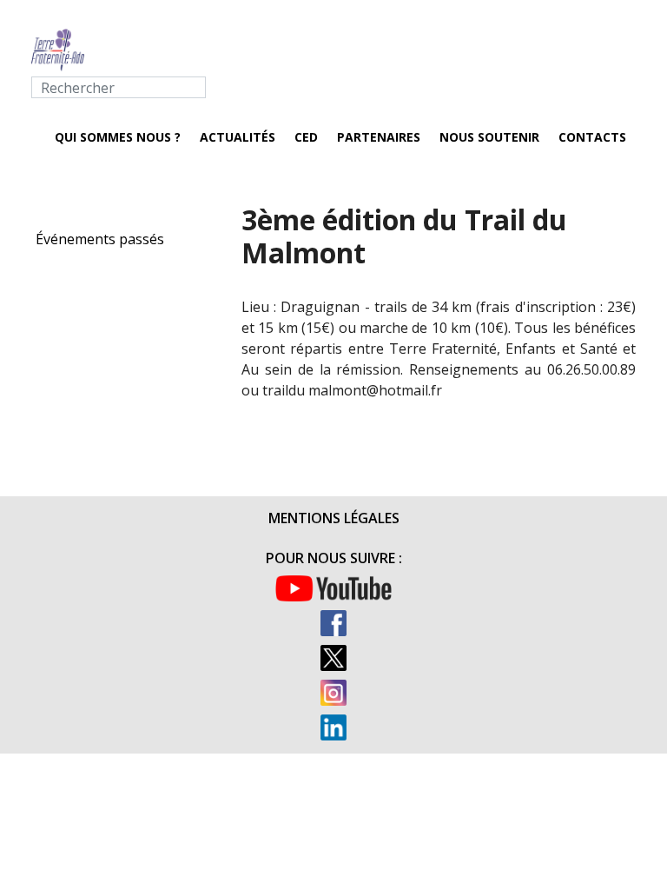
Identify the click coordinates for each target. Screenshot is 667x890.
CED (306, 137)
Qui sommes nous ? (118, 137)
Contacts (592, 137)
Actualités (237, 137)
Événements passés (100, 239)
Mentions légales (334, 518)
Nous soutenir (489, 137)
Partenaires (378, 137)
